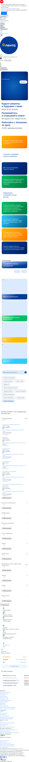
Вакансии (23, 82)
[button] (1, 30)
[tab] (3, 68)
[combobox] (3, 759)
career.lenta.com (6, 79)
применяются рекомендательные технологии (11, 749)
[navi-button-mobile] (1, 35)
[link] (2, 27)
